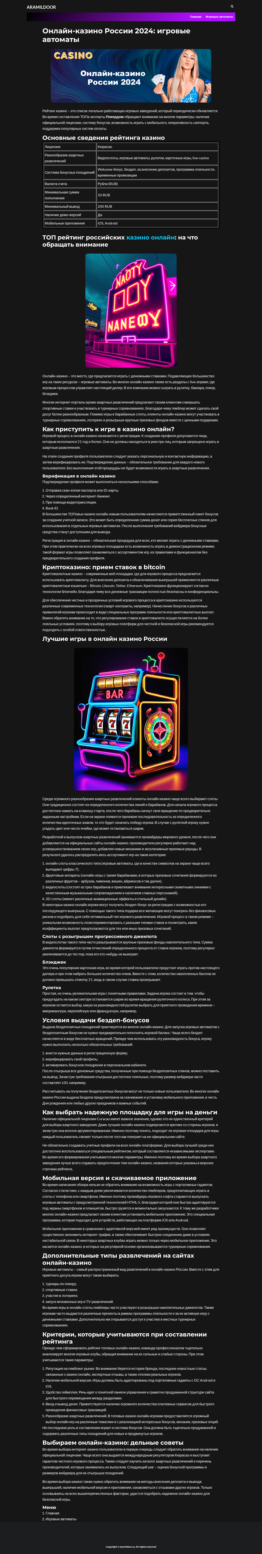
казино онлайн (150, 237)
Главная (195, 16)
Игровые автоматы (219, 16)
